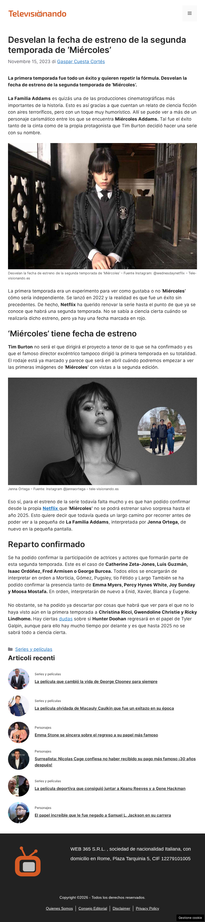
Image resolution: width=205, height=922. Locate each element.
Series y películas (33, 649)
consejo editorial (92, 908)
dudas (66, 618)
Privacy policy (147, 908)
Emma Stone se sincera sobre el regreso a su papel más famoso (96, 734)
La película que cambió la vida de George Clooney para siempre (96, 681)
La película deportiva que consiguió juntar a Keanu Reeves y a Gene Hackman (110, 788)
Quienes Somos (59, 908)
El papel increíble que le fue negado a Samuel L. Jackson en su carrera (103, 815)
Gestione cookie (190, 918)
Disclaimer (121, 908)
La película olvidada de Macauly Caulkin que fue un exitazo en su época (104, 708)
